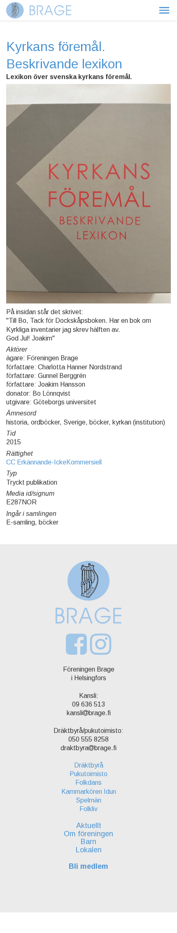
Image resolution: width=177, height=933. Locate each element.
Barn (88, 841)
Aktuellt (88, 825)
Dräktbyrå (88, 765)
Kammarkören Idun (88, 791)
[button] (164, 10)
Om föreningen (88, 834)
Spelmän (88, 800)
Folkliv (88, 808)
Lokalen (89, 850)
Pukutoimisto (88, 773)
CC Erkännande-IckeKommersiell (54, 462)
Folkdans (88, 782)
